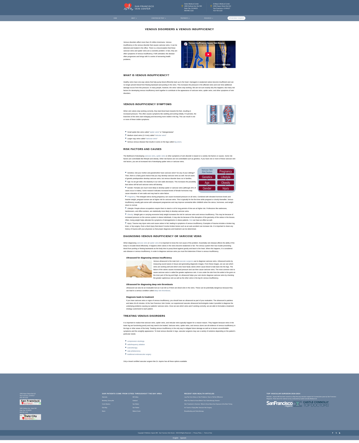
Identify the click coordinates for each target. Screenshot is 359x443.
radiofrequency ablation (136, 344)
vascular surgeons (186, 261)
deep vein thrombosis (162, 291)
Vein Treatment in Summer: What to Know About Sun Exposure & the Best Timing (208, 404)
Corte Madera (106, 404)
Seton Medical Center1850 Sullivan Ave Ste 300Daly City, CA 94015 (193, 6)
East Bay (104, 407)
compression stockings (135, 341)
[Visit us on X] (336, 433)
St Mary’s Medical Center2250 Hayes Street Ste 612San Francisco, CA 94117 (222, 6)
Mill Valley (135, 397)
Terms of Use (208, 433)
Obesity (130, 214)
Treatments (184, 18)
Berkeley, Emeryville (108, 400)
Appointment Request (236, 18)
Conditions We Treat (157, 18)
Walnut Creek (137, 411)
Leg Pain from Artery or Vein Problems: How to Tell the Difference (203, 397)
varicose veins (151, 139)
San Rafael (136, 407)
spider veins (154, 132)
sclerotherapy (132, 348)
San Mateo (136, 404)
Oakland (135, 400)
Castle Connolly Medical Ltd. (308, 398)
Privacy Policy (197, 433)
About (133, 18)
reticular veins (160, 135)
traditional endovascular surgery (139, 354)
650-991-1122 (189, 10)
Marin (103, 411)
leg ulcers (177, 142)
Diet (190, 220)
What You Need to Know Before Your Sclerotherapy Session (202, 400)
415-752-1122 (217, 10)
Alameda (104, 397)
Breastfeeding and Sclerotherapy (194, 411)
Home (115, 18)
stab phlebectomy (134, 351)
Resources (207, 18)
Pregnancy (131, 197)
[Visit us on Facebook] (332, 433)
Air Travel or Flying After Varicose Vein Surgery (198, 407)
